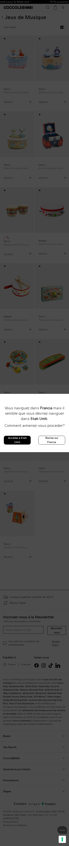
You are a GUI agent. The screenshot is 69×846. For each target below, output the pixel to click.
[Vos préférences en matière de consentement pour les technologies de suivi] (62, 839)
